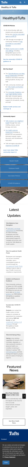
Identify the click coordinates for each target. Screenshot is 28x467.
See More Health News (14, 422)
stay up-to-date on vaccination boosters (14, 44)
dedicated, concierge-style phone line (13, 230)
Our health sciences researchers (12, 131)
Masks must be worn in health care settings (15, 50)
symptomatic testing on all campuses (14, 323)
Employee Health (14, 168)
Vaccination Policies (14, 176)
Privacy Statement (10, 457)
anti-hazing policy (11, 352)
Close (6, 462)
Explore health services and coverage (11, 108)
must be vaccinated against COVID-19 (15, 35)
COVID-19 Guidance (14, 183)
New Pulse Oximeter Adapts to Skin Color (12, 394)
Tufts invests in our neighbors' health (15, 122)
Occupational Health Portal (14, 266)
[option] (14, 395)
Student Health (14, 161)
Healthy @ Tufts (8, 7)
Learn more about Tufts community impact (10, 151)
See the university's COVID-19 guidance (12, 60)
